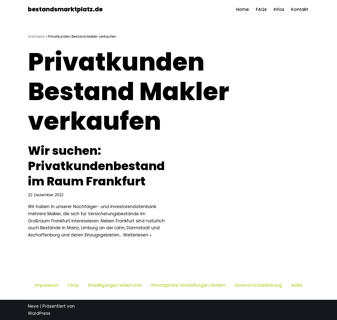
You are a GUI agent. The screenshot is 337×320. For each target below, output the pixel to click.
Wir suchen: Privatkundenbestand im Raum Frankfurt (96, 166)
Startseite (36, 36)
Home (242, 9)
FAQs (261, 9)
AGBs (296, 285)
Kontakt (299, 9)
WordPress (39, 313)
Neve (33, 306)
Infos (279, 9)
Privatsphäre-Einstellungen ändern (188, 285)
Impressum (47, 285)
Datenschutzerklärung (258, 285)
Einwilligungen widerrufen (115, 285)
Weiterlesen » (137, 235)
